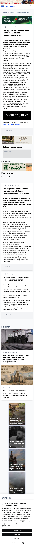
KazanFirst (8, 130)
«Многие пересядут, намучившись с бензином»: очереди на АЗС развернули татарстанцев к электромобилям (17, 358)
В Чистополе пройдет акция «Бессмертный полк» (16, 278)
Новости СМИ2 (6, 162)
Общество (12, 12)
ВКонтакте (18, 124)
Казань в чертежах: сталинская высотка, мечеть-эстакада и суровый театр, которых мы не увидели (15, 394)
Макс (4, 124)
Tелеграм (10, 124)
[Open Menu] (2, 6)
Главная (5, 12)
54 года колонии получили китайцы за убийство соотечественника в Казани (16, 191)
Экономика (15, 352)
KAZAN (12, 6)
